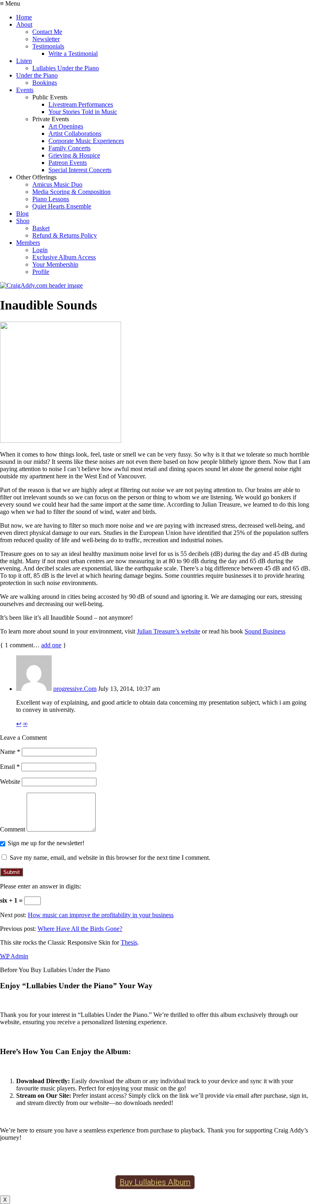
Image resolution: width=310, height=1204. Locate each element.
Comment (12, 829)
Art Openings (65, 126)
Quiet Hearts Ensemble (61, 206)
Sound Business (265, 631)
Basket (41, 228)
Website (10, 781)
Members (28, 242)
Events (25, 89)
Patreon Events (67, 162)
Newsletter (46, 39)
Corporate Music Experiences (86, 140)
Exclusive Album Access (64, 257)
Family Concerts (69, 148)
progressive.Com (74, 688)
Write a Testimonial (73, 53)
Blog (22, 213)
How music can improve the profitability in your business (101, 914)
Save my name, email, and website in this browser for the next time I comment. (110, 857)
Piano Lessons (50, 199)
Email (10, 766)
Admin (14, 956)
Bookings (44, 82)
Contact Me (47, 31)
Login (40, 249)
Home (24, 17)
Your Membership (55, 264)
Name (10, 751)
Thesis (129, 942)
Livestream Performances (80, 104)
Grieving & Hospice (74, 155)
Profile (40, 271)
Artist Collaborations (74, 133)
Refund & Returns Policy (64, 235)
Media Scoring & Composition (71, 191)
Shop (22, 220)
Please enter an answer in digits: (40, 886)
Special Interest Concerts (79, 169)
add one (51, 645)
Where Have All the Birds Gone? (80, 928)
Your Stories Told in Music (82, 111)
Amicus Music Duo (57, 184)
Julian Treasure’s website (168, 631)
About (24, 24)
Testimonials (48, 46)
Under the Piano (37, 75)
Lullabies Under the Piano (65, 68)
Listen (24, 60)
